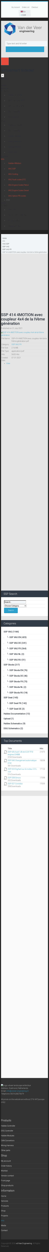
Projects (4, 156)
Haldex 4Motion (14, 163)
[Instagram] (10, 1109)
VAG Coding (13, 174)
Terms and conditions (17, 215)
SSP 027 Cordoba (15, 784)
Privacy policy (14, 220)
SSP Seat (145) (11, 697)
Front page (5, 1181)
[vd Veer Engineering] (24, 29)
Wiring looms (13, 117)
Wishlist (4, 1171)
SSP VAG (5, 247)
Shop (3, 121)
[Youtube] (22, 1109)
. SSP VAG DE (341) (15, 643)
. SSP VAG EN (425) (15, 637)
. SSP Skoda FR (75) (15, 681)
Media (3, 203)
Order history (6, 1166)
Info (2, 159)
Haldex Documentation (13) (17, 713)
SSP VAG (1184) (11, 631)
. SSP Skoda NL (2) (15, 687)
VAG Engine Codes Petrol (18, 185)
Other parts (12, 152)
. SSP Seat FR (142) (15, 703)
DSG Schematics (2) (13, 728)
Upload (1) (9, 718)
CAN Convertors (15, 141)
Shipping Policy (14, 226)
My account (6, 1161)
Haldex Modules (14, 136)
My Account (15, 7)
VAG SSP (12, 169)
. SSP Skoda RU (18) (16, 692)
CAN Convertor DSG (16, 106)
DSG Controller (14, 111)
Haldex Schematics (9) (14, 723)
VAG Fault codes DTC (17, 180)
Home (3, 85)
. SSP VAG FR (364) (15, 648)
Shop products (7, 1185)
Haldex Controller (15, 95)
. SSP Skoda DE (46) (15, 676)
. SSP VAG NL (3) (14, 654)
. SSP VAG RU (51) (14, 660)
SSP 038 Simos (14, 778)
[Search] (42, 43)
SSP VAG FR (6, 249)
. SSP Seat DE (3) (14, 709)
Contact (4, 205)
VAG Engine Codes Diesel (18, 190)
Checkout (34, 7)
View (8, 363)
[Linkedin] (16, 1109)
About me (12, 210)
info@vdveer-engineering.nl (17, 1091)
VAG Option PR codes (17, 196)
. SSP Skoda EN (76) (15, 670)
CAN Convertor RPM (16, 101)
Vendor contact (7, 1176)
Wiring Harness (14, 147)
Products (5, 91)
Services (4, 88)
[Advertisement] (24, 281)
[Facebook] (3, 1109)
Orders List (25, 7)
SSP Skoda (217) (12, 664)
